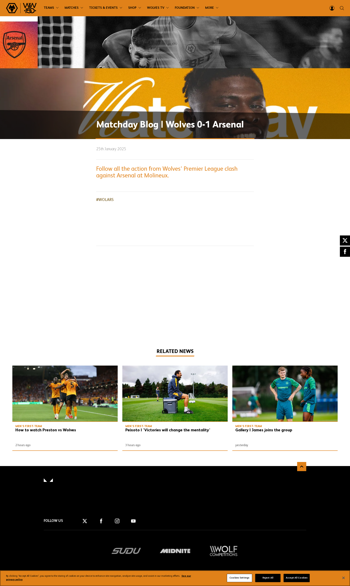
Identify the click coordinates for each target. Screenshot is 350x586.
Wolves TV (155, 8)
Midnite (175, 551)
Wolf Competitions (223, 551)
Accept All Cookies (296, 578)
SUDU (126, 551)
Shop (132, 8)
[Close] (343, 577)
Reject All (267, 578)
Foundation (185, 8)
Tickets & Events (103, 8)
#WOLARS (105, 200)
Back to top (301, 466)
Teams (49, 8)
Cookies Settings (239, 578)
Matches (72, 8)
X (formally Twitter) (345, 240)
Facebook (345, 252)
